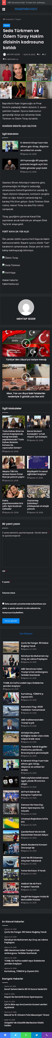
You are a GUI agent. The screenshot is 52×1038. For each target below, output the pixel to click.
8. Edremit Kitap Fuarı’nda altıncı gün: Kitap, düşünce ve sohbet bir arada (34, 146)
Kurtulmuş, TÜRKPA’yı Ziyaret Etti (32, 695)
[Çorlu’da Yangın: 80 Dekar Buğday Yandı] (11, 647)
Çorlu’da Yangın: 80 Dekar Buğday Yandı (35, 644)
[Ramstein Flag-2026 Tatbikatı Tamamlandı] (11, 710)
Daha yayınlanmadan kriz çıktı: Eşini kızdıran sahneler (12, 504)
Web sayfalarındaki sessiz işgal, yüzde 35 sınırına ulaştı (35, 780)
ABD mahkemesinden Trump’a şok (32, 721)
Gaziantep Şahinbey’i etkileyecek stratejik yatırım (38, 504)
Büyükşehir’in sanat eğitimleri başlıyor (37, 473)
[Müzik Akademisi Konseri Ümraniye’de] (11, 848)
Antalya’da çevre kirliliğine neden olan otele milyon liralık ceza (35, 735)
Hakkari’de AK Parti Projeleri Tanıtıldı (31, 885)
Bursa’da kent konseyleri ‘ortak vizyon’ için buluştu (37, 434)
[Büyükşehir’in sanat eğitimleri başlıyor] (38, 462)
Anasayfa (9, 19)
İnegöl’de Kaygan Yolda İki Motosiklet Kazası (35, 898)
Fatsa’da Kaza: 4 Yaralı (33, 870)
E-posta (6, 582)
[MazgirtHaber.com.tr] (26, 8)
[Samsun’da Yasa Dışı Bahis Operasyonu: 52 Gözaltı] (11, 808)
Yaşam (18, 19)
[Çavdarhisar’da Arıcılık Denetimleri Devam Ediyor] (11, 835)
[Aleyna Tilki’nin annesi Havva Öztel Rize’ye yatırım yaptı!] (13, 462)
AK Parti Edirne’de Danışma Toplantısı (31, 793)
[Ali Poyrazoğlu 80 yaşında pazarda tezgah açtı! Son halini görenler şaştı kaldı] (10, 164)
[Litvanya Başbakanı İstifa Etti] (11, 822)
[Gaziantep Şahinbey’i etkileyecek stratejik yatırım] (38, 491)
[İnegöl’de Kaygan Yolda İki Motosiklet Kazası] (11, 900)
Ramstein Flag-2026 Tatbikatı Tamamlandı (33, 708)
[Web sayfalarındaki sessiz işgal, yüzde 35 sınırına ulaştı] (11, 781)
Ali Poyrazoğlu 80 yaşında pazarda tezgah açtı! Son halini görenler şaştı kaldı (34, 164)
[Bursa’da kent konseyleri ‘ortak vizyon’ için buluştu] (38, 422)
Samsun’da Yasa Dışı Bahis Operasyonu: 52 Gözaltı (32, 807)
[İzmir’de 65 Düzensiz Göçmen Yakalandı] (11, 861)
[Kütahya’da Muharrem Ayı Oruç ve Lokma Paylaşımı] (11, 659)
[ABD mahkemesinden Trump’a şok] (11, 723)
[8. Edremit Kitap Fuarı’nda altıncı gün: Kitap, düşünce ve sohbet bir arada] (10, 146)
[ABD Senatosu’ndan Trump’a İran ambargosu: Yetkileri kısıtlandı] (11, 672)
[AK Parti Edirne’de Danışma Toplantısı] (11, 795)
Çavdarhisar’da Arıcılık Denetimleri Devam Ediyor (34, 833)
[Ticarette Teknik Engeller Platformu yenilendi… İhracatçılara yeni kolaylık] (11, 750)
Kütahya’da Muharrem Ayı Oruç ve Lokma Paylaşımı (35, 657)
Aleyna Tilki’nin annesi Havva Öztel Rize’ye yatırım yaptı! (13, 474)
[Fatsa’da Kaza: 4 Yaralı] (11, 874)
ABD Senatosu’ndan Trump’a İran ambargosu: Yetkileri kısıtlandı (34, 672)
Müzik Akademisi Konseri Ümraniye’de (34, 846)
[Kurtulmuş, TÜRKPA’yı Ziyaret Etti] (11, 697)
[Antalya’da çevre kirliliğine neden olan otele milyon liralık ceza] (11, 736)
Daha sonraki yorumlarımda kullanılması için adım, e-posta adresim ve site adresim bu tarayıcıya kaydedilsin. (24, 608)
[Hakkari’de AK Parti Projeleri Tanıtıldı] (11, 887)
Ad (4, 571)
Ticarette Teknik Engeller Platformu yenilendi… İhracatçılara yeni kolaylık (35, 749)
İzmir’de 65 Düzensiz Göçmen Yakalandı (32, 859)
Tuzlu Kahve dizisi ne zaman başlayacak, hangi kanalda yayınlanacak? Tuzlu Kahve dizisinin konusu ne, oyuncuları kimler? (13, 439)
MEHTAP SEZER (13, 54)
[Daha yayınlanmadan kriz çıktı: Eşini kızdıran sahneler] (13, 491)
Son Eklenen (26, 633)
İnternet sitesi (8, 593)
